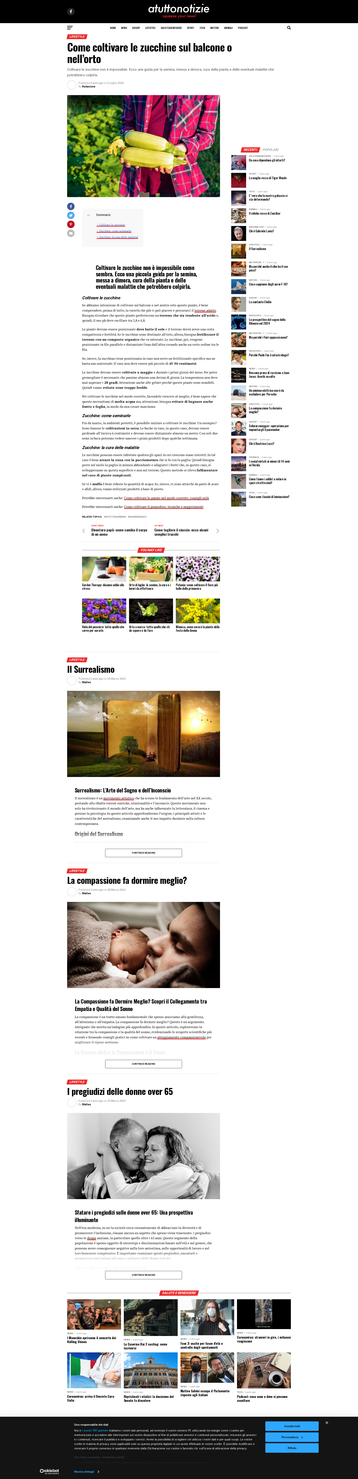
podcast (243, 28)
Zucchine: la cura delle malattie (118, 237)
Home (113, 28)
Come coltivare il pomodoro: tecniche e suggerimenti (163, 507)
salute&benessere (171, 28)
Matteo (86, 682)
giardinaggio (137, 517)
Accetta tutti (292, 1426)
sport (190, 28)
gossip (136, 28)
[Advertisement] (261, 118)
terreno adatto (205, 310)
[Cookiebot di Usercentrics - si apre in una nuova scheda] (49, 1472)
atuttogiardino (116, 517)
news (124, 28)
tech (202, 28)
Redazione (88, 86)
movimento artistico (118, 798)
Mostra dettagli (84, 1471)
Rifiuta (292, 1448)
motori (214, 28)
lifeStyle (150, 28)
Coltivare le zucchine (112, 225)
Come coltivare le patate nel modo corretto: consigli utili (166, 498)
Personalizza (290, 1437)
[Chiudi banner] (327, 1422)
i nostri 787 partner (95, 1430)
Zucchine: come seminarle (115, 231)
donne (91, 1238)
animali (228, 28)
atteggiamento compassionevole (181, 1037)
